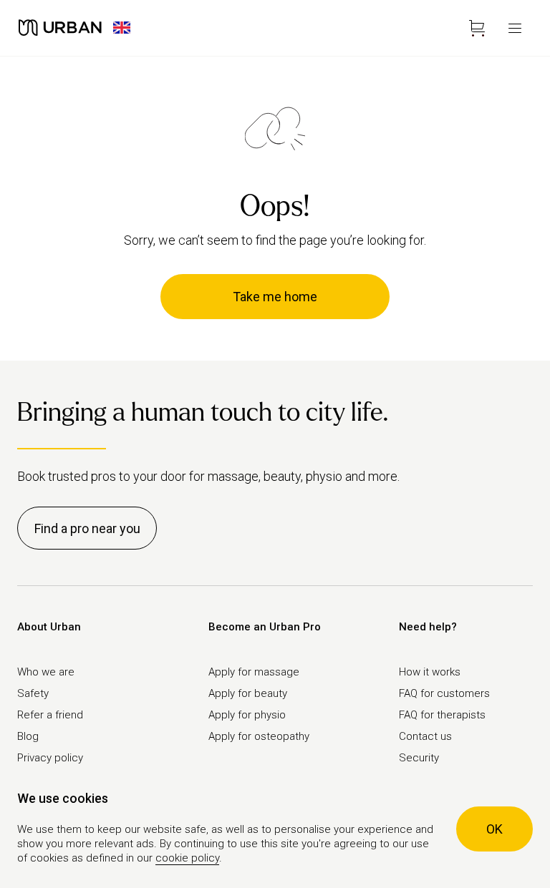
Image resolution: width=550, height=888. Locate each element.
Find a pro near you (87, 528)
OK (494, 828)
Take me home (275, 296)
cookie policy (187, 858)
